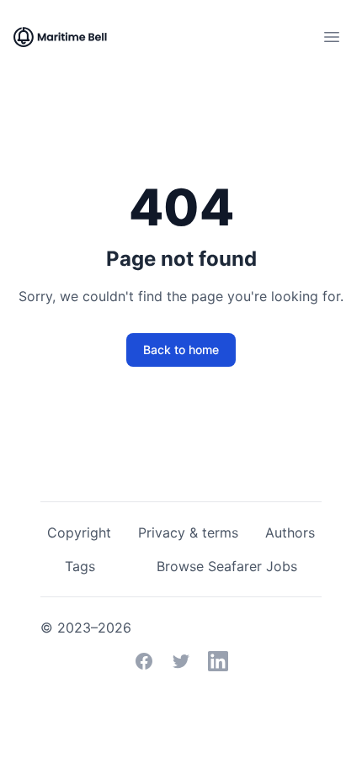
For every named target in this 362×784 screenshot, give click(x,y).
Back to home (181, 349)
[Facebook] (144, 661)
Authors (290, 532)
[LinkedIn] (218, 661)
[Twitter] (181, 661)
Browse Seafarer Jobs (227, 566)
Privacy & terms (188, 532)
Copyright (79, 532)
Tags (80, 566)
